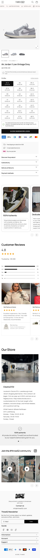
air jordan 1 (12, 61)
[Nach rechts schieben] (36, 30)
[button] (3, 2)
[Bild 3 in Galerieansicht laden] (22, 53)
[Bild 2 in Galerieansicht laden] (13, 53)
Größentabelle (34, 78)
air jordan (4, 61)
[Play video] (9, 469)
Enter (31, 521)
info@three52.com (20, 508)
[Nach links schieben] (4, 30)
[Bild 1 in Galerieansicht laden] (5, 53)
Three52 (22, 554)
